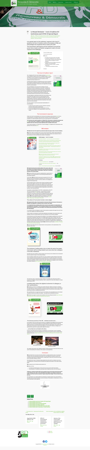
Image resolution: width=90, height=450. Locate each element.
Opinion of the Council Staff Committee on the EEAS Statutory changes (58, 421)
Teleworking (36, 38)
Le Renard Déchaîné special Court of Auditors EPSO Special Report (40, 401)
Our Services (76, 2)
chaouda (33, 35)
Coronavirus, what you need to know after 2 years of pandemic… (47, 163)
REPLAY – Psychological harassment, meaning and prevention (43, 421)
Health (47, 35)
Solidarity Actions (68, 2)
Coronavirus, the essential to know (43, 161)
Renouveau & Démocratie (28, 2)
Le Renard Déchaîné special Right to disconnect (36, 404)
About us (54, 2)
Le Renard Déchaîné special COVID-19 (35, 402)
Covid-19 (38, 35)
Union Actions (60, 2)
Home (50, 2)
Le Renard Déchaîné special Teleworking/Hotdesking (37, 403)
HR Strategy (54, 35)
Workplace (40, 38)
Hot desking (50, 35)
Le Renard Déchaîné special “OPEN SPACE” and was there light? (39, 405)
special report (48, 75)
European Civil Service (43, 35)
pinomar (55, 426)
